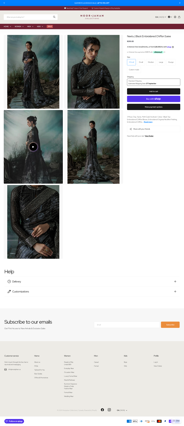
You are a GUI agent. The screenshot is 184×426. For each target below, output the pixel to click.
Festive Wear (68, 388)
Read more (148, 122)
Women (67, 356)
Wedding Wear (68, 396)
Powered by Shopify (90, 410)
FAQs (36, 366)
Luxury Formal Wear (70, 376)
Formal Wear (68, 392)
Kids (125, 356)
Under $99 (67, 364)
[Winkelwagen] (179, 17)
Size (128, 57)
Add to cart (153, 91)
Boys (125, 362)
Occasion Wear (69, 372)
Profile (156, 356)
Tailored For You (39, 370)
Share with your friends (141, 129)
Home (36, 356)
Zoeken (54, 17)
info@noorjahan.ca (14, 369)
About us (37, 362)
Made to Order (69, 386)
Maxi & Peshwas (69, 380)
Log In (156, 362)
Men (96, 356)
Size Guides (38, 374)
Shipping (130, 77)
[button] (4, 3)
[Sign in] (175, 17)
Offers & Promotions (41, 378)
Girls (125, 366)
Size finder (149, 136)
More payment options (153, 107)
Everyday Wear (69, 368)
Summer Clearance (70, 384)
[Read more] (170, 17)
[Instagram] (109, 409)
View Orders (158, 366)
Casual (96, 362)
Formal (96, 366)
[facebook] (102, 409)
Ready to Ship (68, 362)
